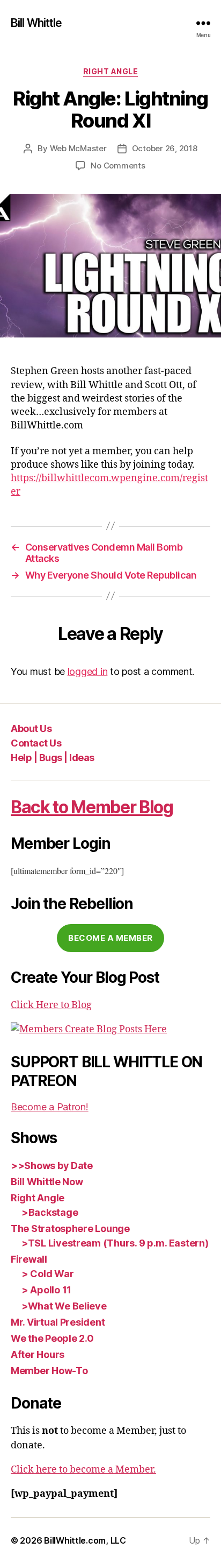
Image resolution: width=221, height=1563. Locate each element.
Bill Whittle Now (47, 1181)
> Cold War (47, 1273)
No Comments (118, 165)
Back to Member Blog (92, 807)
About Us (31, 728)
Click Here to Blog (51, 1005)
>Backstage (49, 1212)
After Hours (37, 1354)
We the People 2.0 (52, 1338)
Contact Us (36, 743)
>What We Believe (64, 1306)
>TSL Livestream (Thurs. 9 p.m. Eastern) (114, 1243)
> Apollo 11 (46, 1290)
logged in (88, 671)
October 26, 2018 (164, 148)
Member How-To (49, 1370)
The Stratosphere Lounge (70, 1228)
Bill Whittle (36, 23)
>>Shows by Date (52, 1165)
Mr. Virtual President (58, 1322)
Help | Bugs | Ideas (52, 757)
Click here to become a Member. (83, 1469)
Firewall (29, 1259)
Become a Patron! (50, 1107)
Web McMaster (78, 148)
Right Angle (110, 71)
